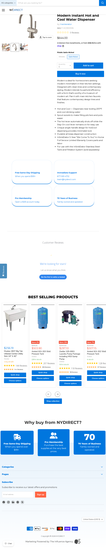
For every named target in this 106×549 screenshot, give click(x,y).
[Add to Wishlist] (15, 304)
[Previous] (48, 394)
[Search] (102, 3)
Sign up (40, 494)
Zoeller (61, 362)
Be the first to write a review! (53, 277)
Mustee (6, 359)
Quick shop (15, 375)
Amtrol (34, 357)
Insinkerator (66, 24)
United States (91, 519)
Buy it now (80, 73)
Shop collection (53, 401)
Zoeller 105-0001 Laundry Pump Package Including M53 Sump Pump (69, 355)
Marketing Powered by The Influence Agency (49, 541)
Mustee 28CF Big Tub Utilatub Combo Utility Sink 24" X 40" (13, 353)
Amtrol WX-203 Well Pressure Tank (41, 352)
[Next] (57, 394)
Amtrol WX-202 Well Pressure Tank (96, 352)
